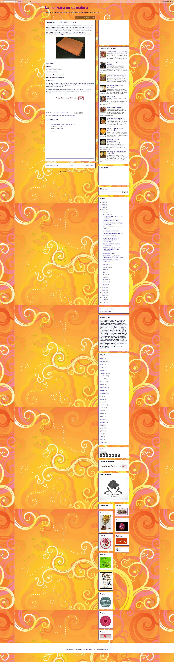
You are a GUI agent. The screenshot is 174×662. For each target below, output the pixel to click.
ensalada (102, 390)
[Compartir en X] (78, 113)
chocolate (58, 115)
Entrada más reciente (52, 165)
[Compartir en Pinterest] (82, 113)
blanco (61, 29)
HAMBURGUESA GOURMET (111, 220)
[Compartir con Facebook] (80, 113)
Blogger (107, 649)
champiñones (104, 373)
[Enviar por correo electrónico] (75, 113)
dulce (71, 115)
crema (101, 379)
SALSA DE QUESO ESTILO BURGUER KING (115, 129)
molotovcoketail (90, 649)
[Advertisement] (114, 32)
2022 (103, 204)
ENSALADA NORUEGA (109, 236)
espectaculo (103, 393)
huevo (101, 402)
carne (101, 367)
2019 (103, 287)
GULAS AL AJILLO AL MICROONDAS (113, 140)
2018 (103, 290)
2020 (103, 209)
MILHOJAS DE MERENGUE (111, 231)
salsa (101, 433)
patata (101, 416)
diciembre (106, 212)
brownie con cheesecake (70, 29)
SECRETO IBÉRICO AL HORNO (116, 75)
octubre (105, 264)
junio (104, 272)
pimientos (102, 422)
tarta (101, 439)
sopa (101, 436)
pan (101, 410)
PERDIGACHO (111, 96)
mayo (105, 274)
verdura (102, 442)
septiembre (106, 267)
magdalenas (103, 405)
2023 (103, 202)
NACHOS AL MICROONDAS (115, 118)
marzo (105, 279)
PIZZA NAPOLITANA (109, 253)
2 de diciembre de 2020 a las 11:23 (66, 124)
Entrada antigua (89, 165)
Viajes (101, 358)
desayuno (102, 382)
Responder (53, 131)
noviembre (106, 214)
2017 (103, 292)
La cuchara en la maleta (66, 8)
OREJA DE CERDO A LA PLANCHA (117, 52)
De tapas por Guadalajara (114, 107)
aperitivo (102, 361)
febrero (105, 282)
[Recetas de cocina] (121, 543)
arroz (101, 364)
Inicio (71, 165)
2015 (103, 297)
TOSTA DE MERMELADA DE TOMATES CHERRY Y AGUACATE (111, 240)
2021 (103, 207)
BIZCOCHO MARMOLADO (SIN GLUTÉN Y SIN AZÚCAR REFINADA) (112, 249)
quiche (102, 431)
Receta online (54, 124)
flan (101, 396)
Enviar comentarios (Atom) (73, 171)
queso (101, 428)
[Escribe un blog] (76, 113)
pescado (102, 419)
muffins (102, 407)
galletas (102, 399)
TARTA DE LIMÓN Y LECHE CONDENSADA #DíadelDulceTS (113, 256)
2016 (103, 295)
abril (104, 277)
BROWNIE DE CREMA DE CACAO (113, 233)
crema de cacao (65, 115)
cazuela (102, 370)
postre (74, 115)
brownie (54, 115)
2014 (103, 300)
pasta (101, 413)
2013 (103, 302)
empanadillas (103, 387)
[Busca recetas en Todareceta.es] (122, 550)
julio (104, 269)
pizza (101, 425)
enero (105, 284)
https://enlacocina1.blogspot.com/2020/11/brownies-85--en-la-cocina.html (68, 34)
